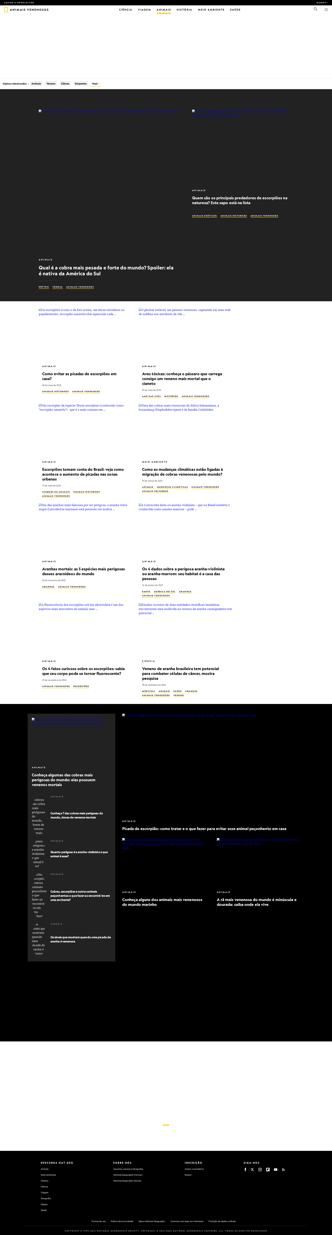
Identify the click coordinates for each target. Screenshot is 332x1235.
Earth (146, 591)
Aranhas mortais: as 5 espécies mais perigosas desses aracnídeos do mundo (83, 571)
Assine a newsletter (19, 3)
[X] (252, 1171)
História (44, 1180)
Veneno (51, 83)
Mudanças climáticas (172, 487)
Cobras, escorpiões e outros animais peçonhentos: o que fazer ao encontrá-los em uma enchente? (80, 896)
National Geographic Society (127, 1180)
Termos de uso (98, 1221)
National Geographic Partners (127, 1175)
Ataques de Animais (56, 492)
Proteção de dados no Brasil (222, 1221)
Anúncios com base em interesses (186, 1221)
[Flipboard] (268, 1171)
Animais (36, 83)
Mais (95, 83)
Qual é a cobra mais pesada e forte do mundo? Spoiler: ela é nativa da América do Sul (106, 270)
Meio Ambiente (155, 462)
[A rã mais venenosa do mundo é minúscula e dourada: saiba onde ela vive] (260, 862)
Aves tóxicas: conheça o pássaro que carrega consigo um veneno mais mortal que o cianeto (182, 378)
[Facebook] (245, 1171)
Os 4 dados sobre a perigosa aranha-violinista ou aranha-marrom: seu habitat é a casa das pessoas (183, 574)
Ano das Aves (151, 396)
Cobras (58, 287)
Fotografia (46, 1198)
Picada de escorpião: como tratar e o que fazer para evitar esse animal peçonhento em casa (204, 828)
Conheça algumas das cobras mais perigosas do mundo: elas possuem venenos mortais (63, 780)
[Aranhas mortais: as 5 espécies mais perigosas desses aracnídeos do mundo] (86, 530)
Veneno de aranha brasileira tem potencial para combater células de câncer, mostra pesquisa (180, 673)
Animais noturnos (233, 216)
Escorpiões (81, 686)
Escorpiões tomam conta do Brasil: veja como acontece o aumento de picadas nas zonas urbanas (83, 474)
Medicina (148, 691)
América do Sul (165, 591)
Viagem (45, 1192)
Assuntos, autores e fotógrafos (128, 1169)
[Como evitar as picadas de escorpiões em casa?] (86, 335)
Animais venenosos (80, 287)
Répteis (44, 287)
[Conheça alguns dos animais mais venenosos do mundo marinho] (166, 862)
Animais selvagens (155, 491)
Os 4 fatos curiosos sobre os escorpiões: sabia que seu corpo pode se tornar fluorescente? (83, 671)
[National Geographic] (6, 9)
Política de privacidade (122, 1221)
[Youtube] (275, 1171)
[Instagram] (260, 1171)
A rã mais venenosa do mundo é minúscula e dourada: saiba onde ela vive (256, 902)
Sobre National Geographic (152, 1221)
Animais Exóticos (204, 216)
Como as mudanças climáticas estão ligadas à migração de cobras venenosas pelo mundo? (182, 471)
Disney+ (322, 3)
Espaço (44, 1204)
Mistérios (171, 396)
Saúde (177, 691)
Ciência (65, 83)
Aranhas (48, 586)
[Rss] (283, 1171)
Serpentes (81, 83)
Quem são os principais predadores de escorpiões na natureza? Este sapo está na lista (239, 200)
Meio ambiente (48, 1175)
